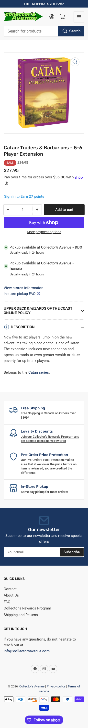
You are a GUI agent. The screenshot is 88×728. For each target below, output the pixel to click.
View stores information (23, 288)
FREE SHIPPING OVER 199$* (44, 4)
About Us (11, 595)
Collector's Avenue (31, 686)
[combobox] (44, 31)
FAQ (7, 602)
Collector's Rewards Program (27, 608)
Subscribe (72, 552)
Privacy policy (56, 686)
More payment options (44, 232)
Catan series (38, 372)
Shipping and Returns (21, 615)
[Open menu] (79, 16)
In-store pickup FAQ (19, 294)
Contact (10, 589)
